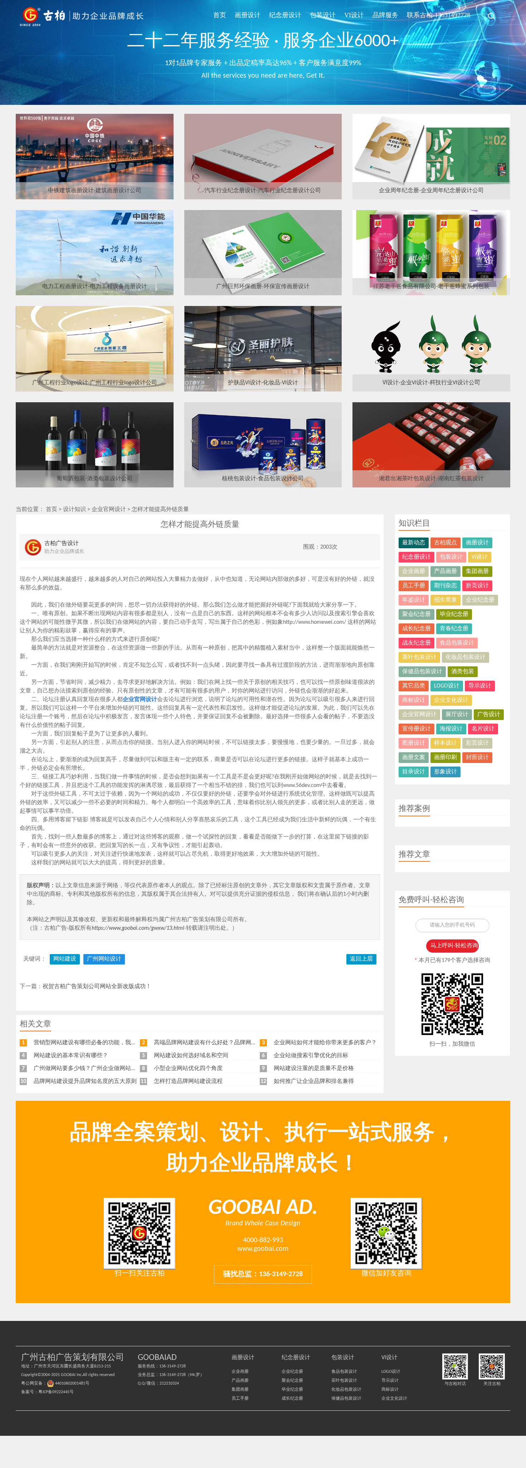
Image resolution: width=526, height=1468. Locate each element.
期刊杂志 (445, 586)
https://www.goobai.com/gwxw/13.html (138, 928)
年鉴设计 (413, 600)
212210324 (169, 1383)
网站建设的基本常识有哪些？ (71, 1056)
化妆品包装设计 (465, 657)
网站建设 (64, 959)
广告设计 (488, 715)
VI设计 (354, 15)
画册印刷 (445, 757)
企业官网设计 (109, 509)
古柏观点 (445, 543)
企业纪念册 (480, 600)
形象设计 (445, 772)
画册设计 (247, 15)
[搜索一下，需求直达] (487, 16)
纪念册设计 (285, 15)
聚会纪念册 (416, 614)
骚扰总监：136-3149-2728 (263, 1274)
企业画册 (413, 571)
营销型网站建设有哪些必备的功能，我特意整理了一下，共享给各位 (119, 1043)
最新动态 (413, 543)
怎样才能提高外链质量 (160, 509)
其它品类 (413, 686)
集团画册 (477, 571)
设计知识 (74, 509)
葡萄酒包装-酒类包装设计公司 (95, 479)
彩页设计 (477, 743)
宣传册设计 (416, 729)
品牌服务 (385, 15)
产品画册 (445, 571)
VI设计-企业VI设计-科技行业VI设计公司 (431, 383)
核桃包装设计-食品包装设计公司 (263, 479)
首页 (219, 15)
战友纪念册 (416, 643)
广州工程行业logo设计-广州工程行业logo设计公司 (94, 383)
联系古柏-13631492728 (438, 15)
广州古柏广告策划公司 (82, 16)
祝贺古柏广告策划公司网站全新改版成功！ (97, 987)
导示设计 (479, 686)
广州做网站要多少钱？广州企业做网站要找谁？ (94, 1068)
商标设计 (413, 700)
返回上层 (361, 959)
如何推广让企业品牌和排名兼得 (314, 1081)
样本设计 (445, 743)
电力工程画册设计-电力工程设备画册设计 (94, 287)
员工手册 (413, 586)
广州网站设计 (104, 959)
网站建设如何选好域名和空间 (191, 1056)
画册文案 (413, 757)
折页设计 (477, 586)
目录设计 (413, 772)
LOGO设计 (446, 686)
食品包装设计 (457, 643)
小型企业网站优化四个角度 (188, 1068)
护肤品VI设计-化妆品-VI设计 (263, 383)
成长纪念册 (416, 629)
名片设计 (483, 729)
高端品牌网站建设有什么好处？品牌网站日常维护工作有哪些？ (234, 1043)
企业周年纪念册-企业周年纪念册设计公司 (431, 191)
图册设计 (413, 743)
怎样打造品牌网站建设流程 (188, 1081)
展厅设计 (456, 715)
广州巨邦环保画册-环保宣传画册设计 (263, 287)
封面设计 (477, 757)
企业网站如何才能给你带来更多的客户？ (325, 1043)
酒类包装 (462, 672)
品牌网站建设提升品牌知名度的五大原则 (85, 1081)
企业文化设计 (451, 700)
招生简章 (445, 600)
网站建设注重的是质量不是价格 (314, 1068)
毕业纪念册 (454, 614)
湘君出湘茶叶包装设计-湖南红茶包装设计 (431, 479)
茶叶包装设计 (419, 657)
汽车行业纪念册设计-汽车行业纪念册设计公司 (263, 191)
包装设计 (323, 15)
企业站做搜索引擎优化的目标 (311, 1056)
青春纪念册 (454, 629)
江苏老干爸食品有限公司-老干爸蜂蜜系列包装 (431, 287)
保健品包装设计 (422, 672)
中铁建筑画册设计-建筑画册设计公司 (94, 191)
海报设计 (451, 729)
